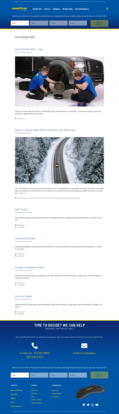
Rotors (47, 9)
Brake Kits (37, 9)
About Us (55, 390)
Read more (22, 193)
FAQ (32, 396)
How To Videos (36, 400)
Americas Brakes (23, 296)
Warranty (34, 390)
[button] (99, 23)
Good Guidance (82, 9)
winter (77, 198)
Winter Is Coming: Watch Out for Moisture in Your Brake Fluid (45, 129)
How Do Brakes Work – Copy (29, 49)
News (36, 198)
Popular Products (16, 406)
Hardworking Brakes (25, 238)
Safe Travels (21, 209)
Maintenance (31, 198)
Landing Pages (20, 227)
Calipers (56, 9)
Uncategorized (20, 118)
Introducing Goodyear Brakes (29, 267)
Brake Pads (67, 9)
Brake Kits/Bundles (17, 390)
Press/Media (56, 393)
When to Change (54, 198)
